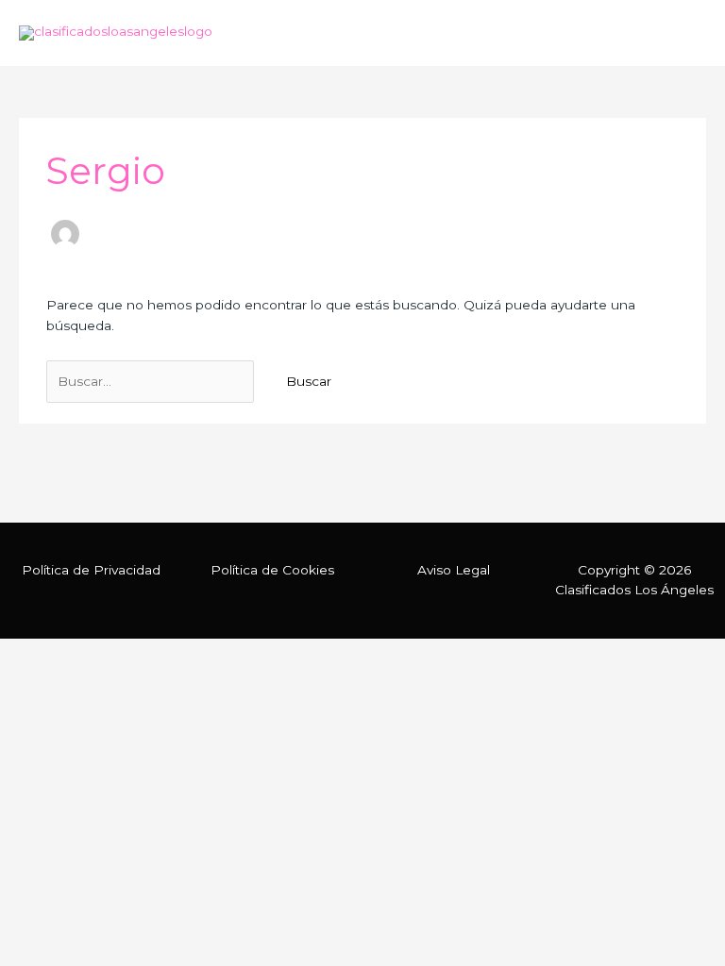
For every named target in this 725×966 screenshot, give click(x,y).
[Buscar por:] (152, 381)
